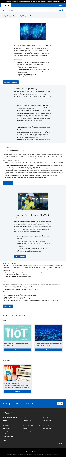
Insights (5, 420)
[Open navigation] (64, 5)
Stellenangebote (7, 431)
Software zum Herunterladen (48, 425)
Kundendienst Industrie (47, 420)
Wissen (4, 423)
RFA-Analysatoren (26, 428)
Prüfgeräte (25, 417)
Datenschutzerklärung (22, 454)
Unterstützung (6, 425)
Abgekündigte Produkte (47, 428)
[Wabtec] (59, 5)
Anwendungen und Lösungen (10, 417)
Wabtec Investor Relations (9, 436)
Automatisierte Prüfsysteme (27, 420)
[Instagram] (59, 443)
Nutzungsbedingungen (11, 454)
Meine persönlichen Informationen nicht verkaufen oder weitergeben (46, 454)
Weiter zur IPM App (20, 256)
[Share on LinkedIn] (62, 10)
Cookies (30, 454)
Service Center (45, 423)
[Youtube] (62, 443)
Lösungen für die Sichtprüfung (28, 431)
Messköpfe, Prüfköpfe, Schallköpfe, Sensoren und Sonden (32, 425)
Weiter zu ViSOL (8, 306)
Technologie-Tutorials (46, 417)
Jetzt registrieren (18, 59)
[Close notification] (64, 1)
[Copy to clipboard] (60, 10)
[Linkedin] (61, 443)
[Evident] (6, 5)
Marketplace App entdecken (10, 82)
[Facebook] (57, 443)
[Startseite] (3, 10)
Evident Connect (6, 428)
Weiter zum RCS (8, 183)
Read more (17, 349)
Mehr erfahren (56, 1)
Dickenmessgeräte (26, 423)
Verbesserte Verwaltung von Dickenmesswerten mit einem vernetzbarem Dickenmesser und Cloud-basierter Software (16, 385)
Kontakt (60, 403)
